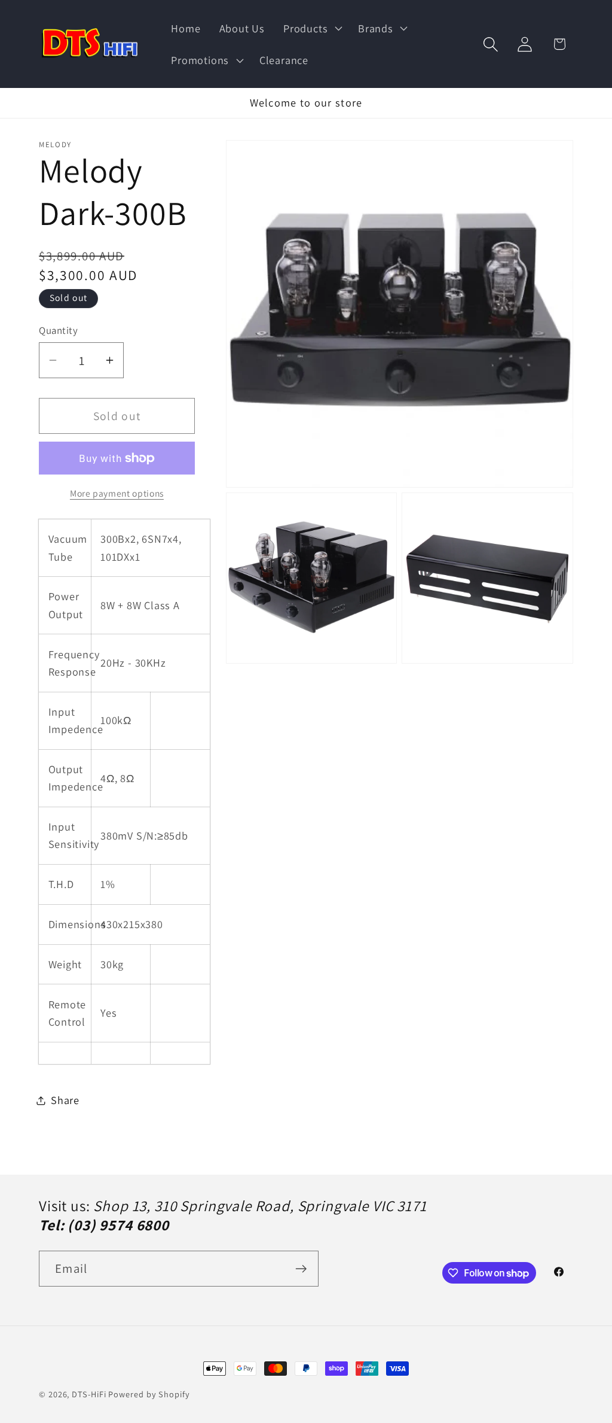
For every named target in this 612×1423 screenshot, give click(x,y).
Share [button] (65, 1100)
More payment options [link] (117, 493)
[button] (311, 28)
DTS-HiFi (89, 1394)
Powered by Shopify (148, 1394)
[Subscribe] (301, 1269)
